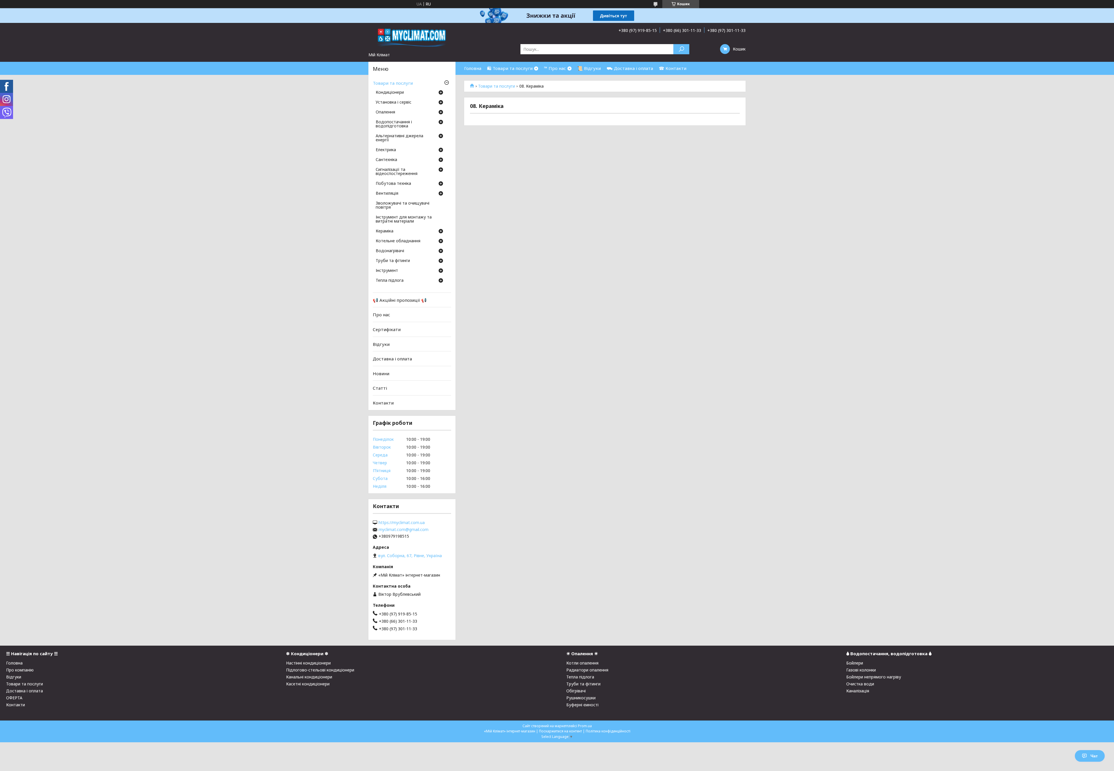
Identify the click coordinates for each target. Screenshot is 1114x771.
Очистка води (860, 684)
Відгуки (381, 344)
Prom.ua (585, 725)
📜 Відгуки (589, 68)
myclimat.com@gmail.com (403, 529)
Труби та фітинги (393, 261)
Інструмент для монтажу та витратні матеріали (404, 219)
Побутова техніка (393, 183)
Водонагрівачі (390, 251)
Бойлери (854, 663)
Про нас (381, 314)
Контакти (383, 403)
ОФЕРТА (14, 697)
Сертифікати (387, 329)
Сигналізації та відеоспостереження (396, 171)
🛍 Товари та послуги (510, 68)
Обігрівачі (576, 691)
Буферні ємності (582, 704)
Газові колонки (861, 670)
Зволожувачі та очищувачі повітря (402, 205)
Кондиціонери (390, 92)
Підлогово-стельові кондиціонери (320, 670)
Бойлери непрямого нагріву (873, 677)
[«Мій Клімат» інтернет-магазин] (412, 37)
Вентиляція (387, 193)
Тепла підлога (390, 280)
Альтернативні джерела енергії (399, 138)
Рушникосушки (581, 697)
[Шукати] (681, 49)
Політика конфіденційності (608, 731)
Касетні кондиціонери (308, 684)
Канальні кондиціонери (309, 677)
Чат (1094, 756)
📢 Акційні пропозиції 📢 (400, 300)
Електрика (386, 150)
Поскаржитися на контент (560, 731)
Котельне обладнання (398, 241)
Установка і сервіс (393, 102)
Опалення (385, 112)
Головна (472, 68)
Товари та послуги (496, 86)
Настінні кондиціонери (308, 663)
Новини (381, 373)
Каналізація (857, 691)
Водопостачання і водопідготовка (394, 124)
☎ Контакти (672, 68)
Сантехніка (386, 160)
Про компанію (20, 670)
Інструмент (387, 270)
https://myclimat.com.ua (402, 522)
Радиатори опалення (587, 670)
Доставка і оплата (392, 359)
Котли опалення (582, 663)
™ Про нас (555, 68)
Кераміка (384, 231)
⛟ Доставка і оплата (630, 68)
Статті (380, 388)
